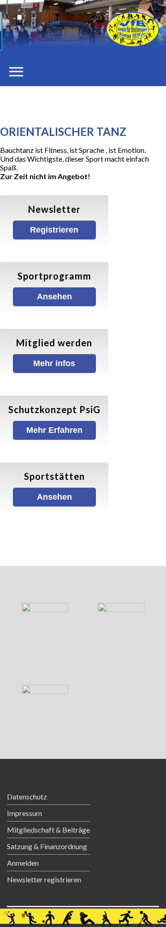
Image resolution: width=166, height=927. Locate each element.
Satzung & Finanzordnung (47, 846)
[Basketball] (29, 916)
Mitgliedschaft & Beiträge (48, 829)
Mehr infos (54, 363)
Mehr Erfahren (54, 430)
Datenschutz (27, 796)
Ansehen (54, 296)
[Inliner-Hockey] (145, 916)
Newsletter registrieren (44, 879)
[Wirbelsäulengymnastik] (106, 916)
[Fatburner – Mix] (87, 916)
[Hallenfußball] (48, 916)
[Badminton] (9, 916)
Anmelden (23, 862)
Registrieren (54, 229)
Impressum (24, 813)
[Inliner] (126, 916)
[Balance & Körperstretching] (67, 916)
